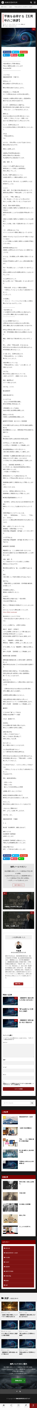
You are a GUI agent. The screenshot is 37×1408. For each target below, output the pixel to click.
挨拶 (10, 7)
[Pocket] (14, 55)
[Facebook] (7, 52)
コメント (5, 1042)
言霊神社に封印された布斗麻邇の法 (26, 1162)
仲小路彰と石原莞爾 (24, 1204)
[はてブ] (6, 55)
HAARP (7, 1262)
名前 (4, 1059)
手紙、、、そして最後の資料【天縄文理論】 (26, 1140)
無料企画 (7, 1248)
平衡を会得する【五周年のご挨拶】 (24, 7)
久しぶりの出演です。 (25, 1226)
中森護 (6, 26)
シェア (11, 1406)
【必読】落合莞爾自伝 (25, 1128)
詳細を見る (18, 1380)
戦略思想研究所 (13, 26)
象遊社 (7, 1280)
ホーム (3, 1406)
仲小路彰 (7, 1257)
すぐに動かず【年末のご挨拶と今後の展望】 (9, 1334)
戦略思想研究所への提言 (26, 1117)
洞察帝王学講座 (9, 1271)
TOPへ (33, 1406)
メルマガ (26, 1406)
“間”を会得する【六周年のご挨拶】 (26, 1010)
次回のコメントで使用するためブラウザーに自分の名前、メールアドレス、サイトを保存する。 (18, 1084)
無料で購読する (18, 885)
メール (5, 1067)
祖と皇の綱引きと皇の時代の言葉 (26, 1151)
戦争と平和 (22, 1215)
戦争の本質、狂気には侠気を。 (26, 1182)
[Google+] (24, 52)
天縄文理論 (8, 1276)
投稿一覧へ (18, 983)
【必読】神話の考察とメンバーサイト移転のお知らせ (9, 1315)
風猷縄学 (7, 1266)
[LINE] (21, 55)
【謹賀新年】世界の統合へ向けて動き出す (26, 1021)
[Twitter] (15, 52)
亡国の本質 (22, 1193)
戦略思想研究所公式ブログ (23, 1398)
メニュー (18, 1406)
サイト (4, 1074)
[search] (32, 1103)
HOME (5, 6)
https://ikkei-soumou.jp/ (10, 612)
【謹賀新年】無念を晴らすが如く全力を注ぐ (26, 999)
